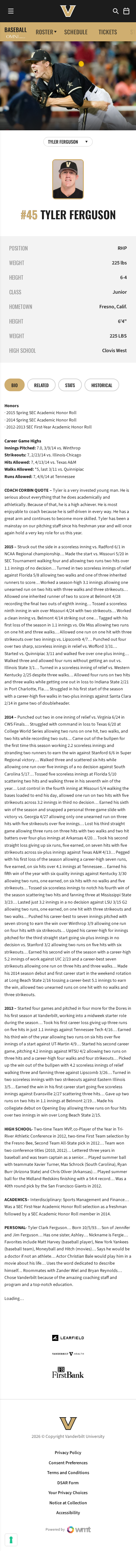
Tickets (108, 32)
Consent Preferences (68, 1463)
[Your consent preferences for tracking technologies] (11, 1540)
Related (41, 385)
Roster (44, 32)
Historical (101, 385)
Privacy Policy (68, 1453)
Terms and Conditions (68, 1473)
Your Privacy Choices (68, 1493)
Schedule (76, 32)
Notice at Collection (68, 1503)
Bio (14, 385)
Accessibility (68, 1513)
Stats (70, 385)
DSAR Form (68, 1483)
